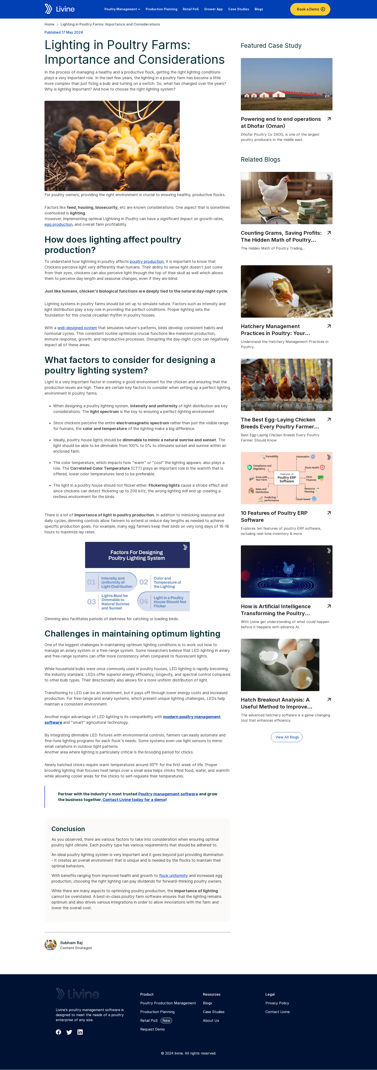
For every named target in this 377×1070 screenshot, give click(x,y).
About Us (211, 1020)
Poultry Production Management (168, 1003)
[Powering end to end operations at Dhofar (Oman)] (286, 100)
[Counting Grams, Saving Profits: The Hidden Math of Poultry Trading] (286, 214)
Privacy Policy (277, 1003)
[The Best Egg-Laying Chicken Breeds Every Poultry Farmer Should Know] (286, 401)
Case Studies (213, 1012)
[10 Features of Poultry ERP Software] (286, 494)
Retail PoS (149, 1020)
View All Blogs (287, 737)
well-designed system (77, 327)
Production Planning (157, 1012)
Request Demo (152, 1029)
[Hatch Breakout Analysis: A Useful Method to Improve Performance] (286, 681)
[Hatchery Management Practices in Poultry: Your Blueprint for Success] (286, 307)
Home (50, 24)
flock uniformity (173, 875)
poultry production (147, 261)
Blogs (207, 1003)
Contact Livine (278, 1012)
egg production (58, 224)
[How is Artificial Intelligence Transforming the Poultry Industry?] (286, 587)
